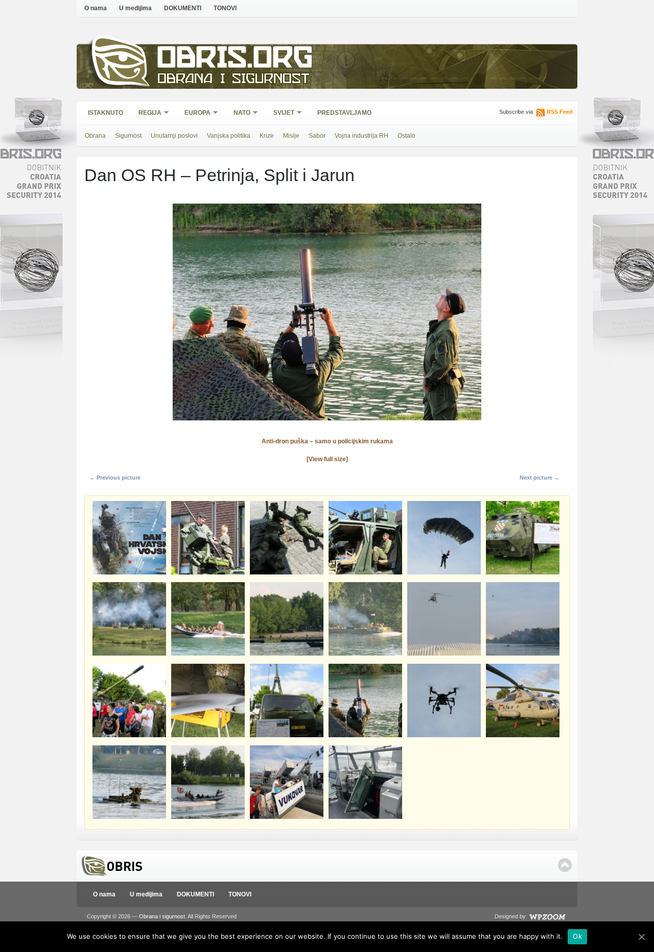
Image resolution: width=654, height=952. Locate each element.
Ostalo (406, 135)
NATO (238, 113)
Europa (194, 113)
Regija (146, 113)
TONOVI (225, 8)
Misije (291, 135)
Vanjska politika (228, 135)
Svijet (280, 113)
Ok (577, 936)
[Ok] (641, 937)
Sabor (317, 135)
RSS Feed (560, 112)
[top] (565, 865)
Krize (267, 135)
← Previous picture (115, 477)
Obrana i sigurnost (233, 80)
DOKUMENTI (182, 8)
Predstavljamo (344, 112)
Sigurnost (128, 135)
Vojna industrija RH (361, 135)
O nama (95, 8)
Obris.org (235, 60)
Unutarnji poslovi (174, 135)
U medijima (135, 8)
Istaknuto (105, 112)
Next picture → (539, 477)
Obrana (95, 135)
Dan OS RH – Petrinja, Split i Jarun (219, 175)
